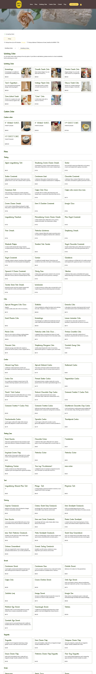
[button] (81, 4)
